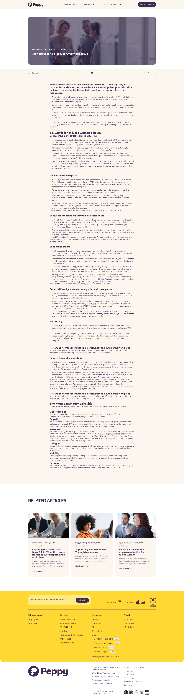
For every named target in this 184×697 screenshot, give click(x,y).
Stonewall (56, 304)
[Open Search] (133, 4)
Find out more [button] (146, 4)
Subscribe (82, 600)
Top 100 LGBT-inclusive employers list (94, 306)
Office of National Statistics (63, 142)
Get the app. (130, 602)
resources (84, 465)
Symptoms (56, 105)
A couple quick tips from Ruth (112, 434)
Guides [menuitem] (95, 635)
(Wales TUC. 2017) (84, 222)
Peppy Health (37, 49)
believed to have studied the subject (69, 90)
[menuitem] (80, 4)
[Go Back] (92, 73)
